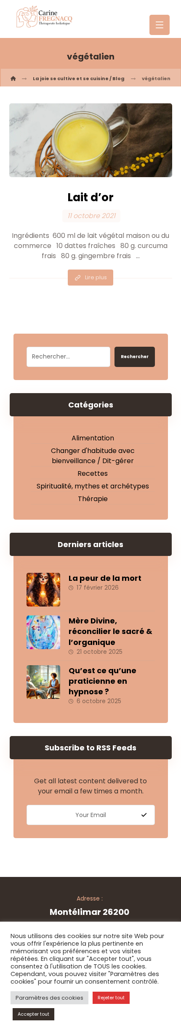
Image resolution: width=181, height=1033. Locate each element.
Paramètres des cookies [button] (49, 998)
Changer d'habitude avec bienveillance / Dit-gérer (93, 456)
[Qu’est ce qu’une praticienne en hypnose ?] (43, 682)
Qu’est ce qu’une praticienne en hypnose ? (102, 681)
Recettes (92, 473)
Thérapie (93, 499)
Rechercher (135, 356)
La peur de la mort (105, 578)
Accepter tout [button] (33, 1014)
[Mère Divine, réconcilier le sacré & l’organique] (43, 632)
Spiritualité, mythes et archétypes (93, 486)
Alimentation (93, 438)
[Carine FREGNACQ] (13, 78)
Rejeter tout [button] (111, 997)
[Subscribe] (144, 815)
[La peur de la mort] (43, 590)
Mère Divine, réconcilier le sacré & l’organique (110, 631)
